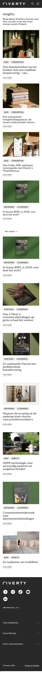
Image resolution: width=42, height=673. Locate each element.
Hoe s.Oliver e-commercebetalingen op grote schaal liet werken (18, 317)
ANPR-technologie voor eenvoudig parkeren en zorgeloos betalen (18, 466)
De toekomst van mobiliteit (20, 562)
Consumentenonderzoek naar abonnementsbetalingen (19, 515)
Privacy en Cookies (32, 665)
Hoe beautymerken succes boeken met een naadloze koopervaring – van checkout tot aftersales (20, 70)
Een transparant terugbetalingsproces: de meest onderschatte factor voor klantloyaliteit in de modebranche (18, 120)
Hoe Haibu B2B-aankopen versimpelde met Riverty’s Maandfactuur (18, 168)
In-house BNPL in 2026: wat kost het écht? (19, 213)
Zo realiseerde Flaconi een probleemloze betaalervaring (19, 366)
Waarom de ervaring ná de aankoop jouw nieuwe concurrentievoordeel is (19, 416)
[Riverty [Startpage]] (14, 4)
